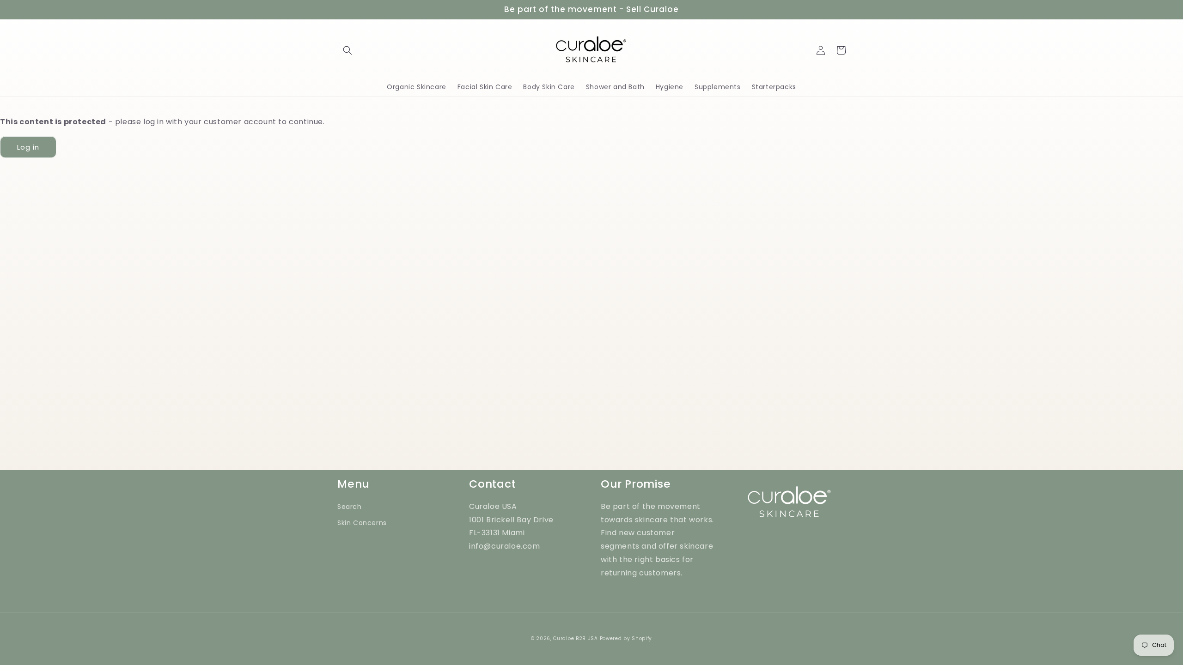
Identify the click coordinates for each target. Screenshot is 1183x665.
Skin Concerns (362, 522)
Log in (28, 147)
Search (349, 506)
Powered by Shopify (626, 638)
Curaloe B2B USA (575, 638)
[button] (347, 50)
